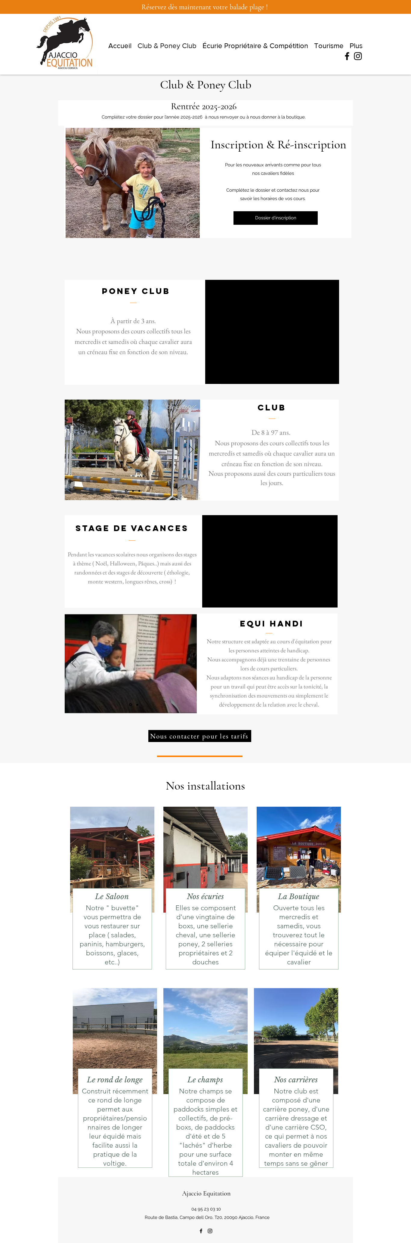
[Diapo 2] (272, 374)
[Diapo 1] (279, 375)
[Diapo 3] (265, 375)
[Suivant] (330, 332)
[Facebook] (347, 56)
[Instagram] (358, 56)
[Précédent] (214, 332)
